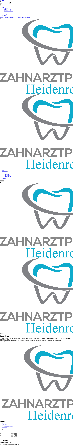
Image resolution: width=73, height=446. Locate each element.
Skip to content (2, 0)
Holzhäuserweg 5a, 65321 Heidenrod (24, 17)
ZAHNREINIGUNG (7, 175)
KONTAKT (4, 425)
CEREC (5, 177)
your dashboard (16, 343)
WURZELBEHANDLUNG (8, 173)
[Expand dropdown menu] (7, 171)
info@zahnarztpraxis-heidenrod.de (10, 17)
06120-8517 (2, 17)
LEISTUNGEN (4, 171)
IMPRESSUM (4, 427)
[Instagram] (0, 18)
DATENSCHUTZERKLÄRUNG (7, 426)
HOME (3, 170)
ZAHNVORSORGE (7, 176)
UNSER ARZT (4, 178)
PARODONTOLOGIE (7, 172)
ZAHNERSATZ (6, 174)
